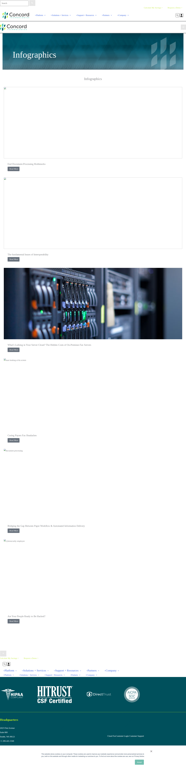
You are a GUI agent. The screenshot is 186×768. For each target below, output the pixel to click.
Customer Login (122, 736)
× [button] (151, 750)
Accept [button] (139, 762)
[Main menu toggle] (183, 27)
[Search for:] (17, 3)
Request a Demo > (175, 8)
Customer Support (136, 736)
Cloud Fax (111, 736)
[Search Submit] (32, 3)
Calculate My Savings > (153, 8)
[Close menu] (3, 654)
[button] (44, 15)
